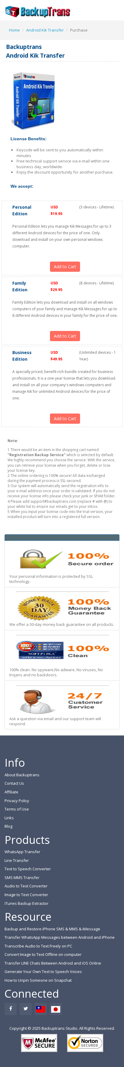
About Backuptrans (22, 775)
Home (14, 30)
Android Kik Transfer (45, 30)
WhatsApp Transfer (22, 851)
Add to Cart (65, 266)
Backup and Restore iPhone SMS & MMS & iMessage (52, 929)
